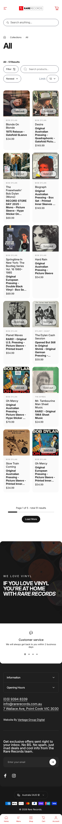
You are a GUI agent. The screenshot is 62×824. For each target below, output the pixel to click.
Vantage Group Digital (31, 719)
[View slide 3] (33, 654)
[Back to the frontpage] (4, 37)
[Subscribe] (52, 762)
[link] (31, 709)
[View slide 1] (25, 654)
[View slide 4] (37, 654)
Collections (15, 37)
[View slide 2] (29, 654)
